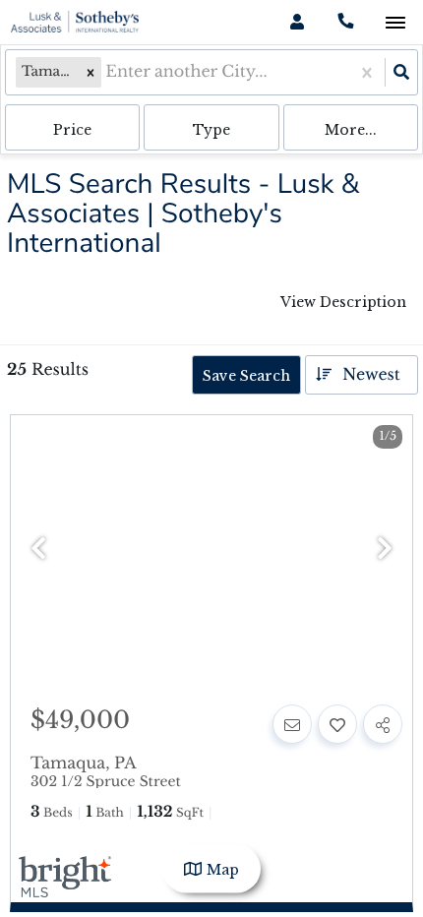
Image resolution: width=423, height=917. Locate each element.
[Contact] (292, 724)
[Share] (382, 724)
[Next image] (384, 549)
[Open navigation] (395, 23)
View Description (343, 302)
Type (211, 130)
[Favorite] (337, 724)
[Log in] (296, 22)
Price (72, 130)
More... (351, 130)
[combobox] (107, 72)
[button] (90, 72)
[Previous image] (38, 549)
